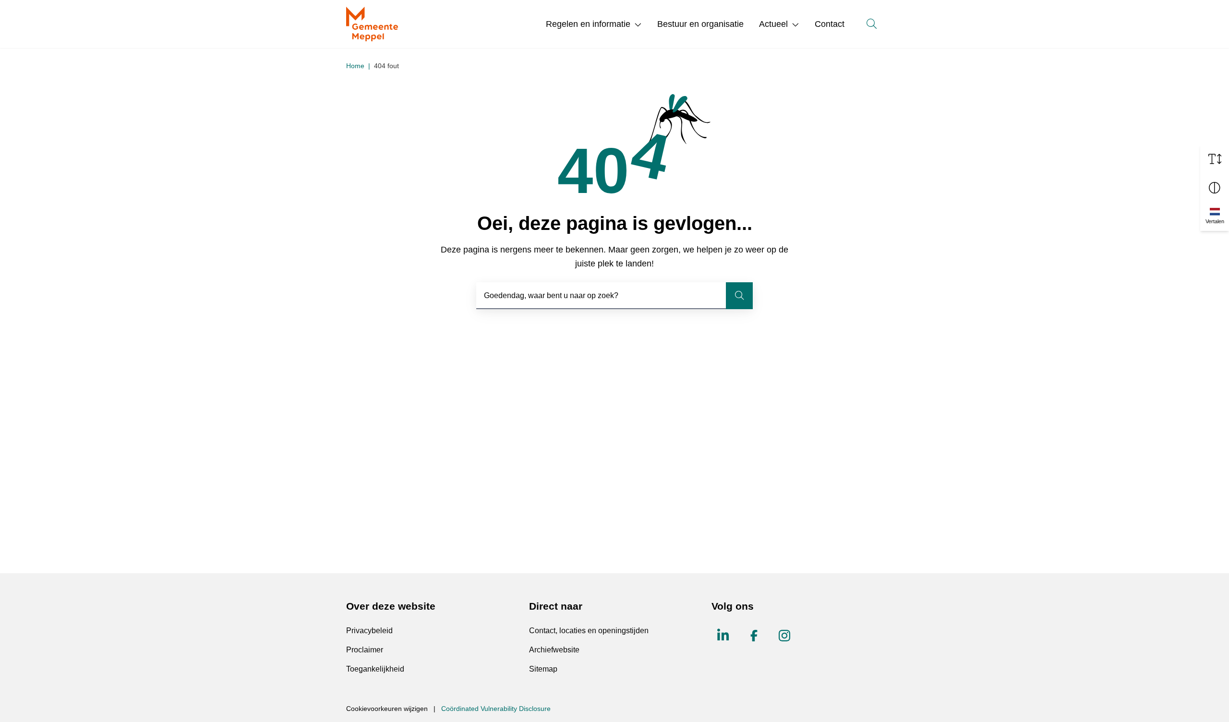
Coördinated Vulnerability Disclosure (496, 708)
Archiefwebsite (554, 650)
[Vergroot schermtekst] (1214, 158)
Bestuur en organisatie (700, 24)
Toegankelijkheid (375, 669)
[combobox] (614, 295)
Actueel (773, 24)
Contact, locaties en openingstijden (589, 630)
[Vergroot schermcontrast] (1214, 187)
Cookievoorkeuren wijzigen (387, 708)
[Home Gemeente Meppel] (372, 24)
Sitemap (543, 669)
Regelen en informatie (588, 24)
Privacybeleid (369, 630)
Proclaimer (364, 650)
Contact (829, 24)
